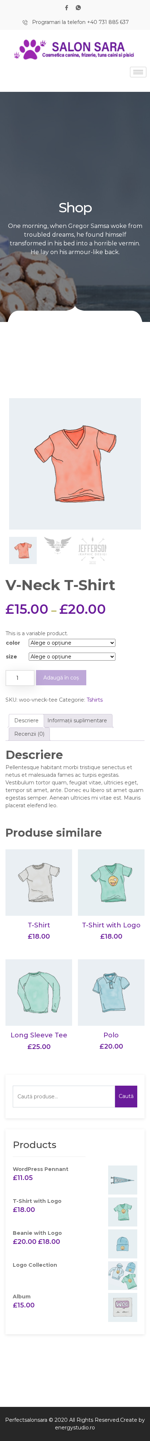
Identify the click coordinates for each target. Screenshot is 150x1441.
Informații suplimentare (77, 720)
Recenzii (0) (29, 734)
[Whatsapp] (78, 7)
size (11, 656)
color (13, 643)
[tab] (26, 720)
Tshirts (95, 700)
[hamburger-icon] (138, 72)
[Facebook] (66, 7)
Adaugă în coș (61, 677)
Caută (126, 1096)
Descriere (26, 720)
